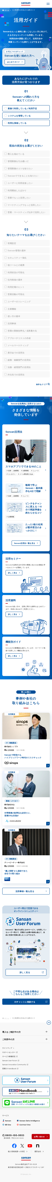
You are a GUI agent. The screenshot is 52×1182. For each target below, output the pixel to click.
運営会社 (37, 1151)
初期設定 (12, 243)
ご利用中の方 (8, 1039)
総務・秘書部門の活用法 (19, 359)
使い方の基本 (14, 316)
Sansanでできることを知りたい (23, 175)
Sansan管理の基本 (17, 250)
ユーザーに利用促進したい (20, 182)
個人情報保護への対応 (16, 1151)
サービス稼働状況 (8, 1056)
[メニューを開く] (48, 4)
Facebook (14, 1146)
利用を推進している (17, 122)
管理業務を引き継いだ (18, 161)
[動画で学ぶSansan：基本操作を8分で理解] (26, 490)
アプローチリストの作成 (19, 337)
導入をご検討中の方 (11, 1031)
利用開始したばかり (17, 190)
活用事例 (12, 323)
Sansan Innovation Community (14, 1064)
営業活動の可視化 (16, 294)
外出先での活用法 (16, 374)
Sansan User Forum (9, 1060)
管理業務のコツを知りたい (20, 168)
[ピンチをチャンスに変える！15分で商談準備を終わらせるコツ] (26, 510)
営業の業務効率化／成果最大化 (22, 330)
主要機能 (12, 308)
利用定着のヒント (16, 286)
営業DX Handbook (9, 1068)
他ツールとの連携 (16, 264)
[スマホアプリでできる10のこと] (26, 458)
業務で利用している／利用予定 (22, 108)
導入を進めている (16, 153)
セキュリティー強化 (17, 257)
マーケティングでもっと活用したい (24, 204)
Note (37, 1146)
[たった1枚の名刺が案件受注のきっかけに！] (26, 528)
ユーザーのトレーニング (19, 301)
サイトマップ (7, 1048)
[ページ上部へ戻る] (49, 1023)
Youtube (30, 1146)
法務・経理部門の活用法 (19, 367)
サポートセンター (8, 1052)
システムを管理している (19, 115)
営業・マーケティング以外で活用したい (26, 212)
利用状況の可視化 (16, 272)
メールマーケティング (18, 345)
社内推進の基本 (15, 279)
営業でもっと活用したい (19, 197)
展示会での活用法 (16, 352)
